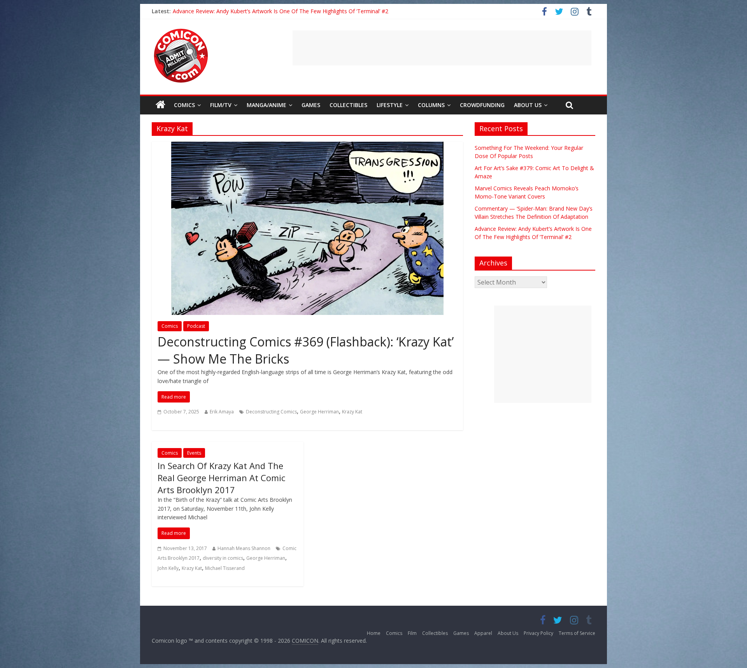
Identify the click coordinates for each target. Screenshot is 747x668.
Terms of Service (577, 633)
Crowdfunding (482, 105)
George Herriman (319, 411)
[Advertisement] (442, 47)
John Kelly (168, 568)
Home (374, 633)
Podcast (196, 326)
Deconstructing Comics (271, 411)
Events (194, 453)
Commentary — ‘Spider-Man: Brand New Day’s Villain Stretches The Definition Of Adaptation (289, 11)
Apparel (483, 633)
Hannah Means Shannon (243, 548)
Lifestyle (390, 105)
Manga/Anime (266, 105)
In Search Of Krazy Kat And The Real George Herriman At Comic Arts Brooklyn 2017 (221, 478)
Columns (431, 105)
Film (412, 633)
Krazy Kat (352, 411)
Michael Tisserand (225, 568)
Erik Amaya (222, 411)
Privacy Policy (538, 633)
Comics (184, 105)
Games (311, 105)
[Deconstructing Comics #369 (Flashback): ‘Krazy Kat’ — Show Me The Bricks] (307, 146)
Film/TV (220, 105)
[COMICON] (181, 31)
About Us (528, 105)
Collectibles (348, 105)
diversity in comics (223, 558)
